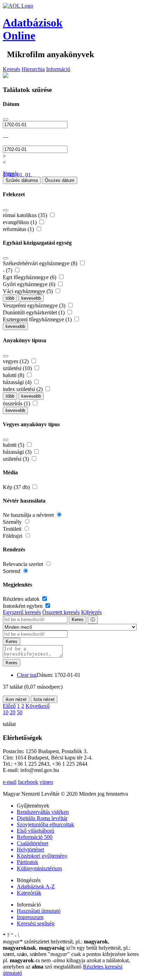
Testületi (13, 529)
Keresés (11, 69)
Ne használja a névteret (29, 515)
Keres (78, 619)
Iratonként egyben (23, 606)
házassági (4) (18, 382)
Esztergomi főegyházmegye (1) (38, 319)
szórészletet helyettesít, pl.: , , (56, 945)
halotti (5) (14, 445)
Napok (10, 173)
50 (19, 712)
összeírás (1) (17, 403)
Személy (13, 522)
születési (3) (16, 459)
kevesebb (31, 298)
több (10, 298)
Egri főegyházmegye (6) (30, 277)
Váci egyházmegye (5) (28, 291)
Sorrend (12, 571)
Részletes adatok (22, 599)
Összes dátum (59, 180)
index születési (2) (23, 389)
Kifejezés (91, 612)
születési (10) (18, 368)
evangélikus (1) (20, 222)
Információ (58, 69)
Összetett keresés (61, 612)
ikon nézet (16, 699)
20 (12, 712)
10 (5, 712)
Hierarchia (33, 69)
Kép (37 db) (17, 487)
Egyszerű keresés (22, 612)
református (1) (19, 229)
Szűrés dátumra (22, 180)
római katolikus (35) (26, 215)
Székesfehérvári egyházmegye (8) (41, 263)
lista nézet (44, 699)
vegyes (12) (16, 361)
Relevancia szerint (23, 564)
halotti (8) (14, 375)
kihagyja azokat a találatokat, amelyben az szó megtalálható (66, 963)
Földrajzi (13, 536)
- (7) (8, 270)
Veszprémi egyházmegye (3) (35, 305)
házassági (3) (18, 452)
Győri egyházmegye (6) (30, 284)
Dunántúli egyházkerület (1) (34, 312)
